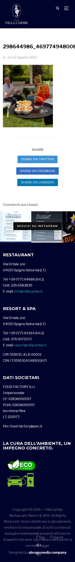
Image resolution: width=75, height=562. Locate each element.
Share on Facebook (37, 171)
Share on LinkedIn (37, 182)
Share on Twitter (37, 159)
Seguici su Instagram (37, 226)
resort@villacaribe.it (30, 345)
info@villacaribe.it (28, 291)
